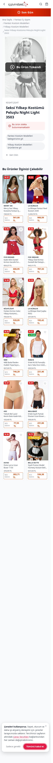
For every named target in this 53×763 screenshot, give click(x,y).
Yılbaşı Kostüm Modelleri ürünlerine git (20, 146)
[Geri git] (4, 4)
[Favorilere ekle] (21, 178)
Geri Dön (13, 155)
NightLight (12, 102)
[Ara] (41, 4)
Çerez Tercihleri (21, 736)
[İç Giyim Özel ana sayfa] (18, 4)
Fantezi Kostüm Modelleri (16, 23)
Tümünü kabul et (35, 746)
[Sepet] (47, 4)
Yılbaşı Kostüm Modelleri (16, 26)
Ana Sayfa (7, 19)
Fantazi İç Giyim (22, 19)
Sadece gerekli (13, 746)
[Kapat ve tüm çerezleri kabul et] (46, 726)
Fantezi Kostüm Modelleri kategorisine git (20, 137)
